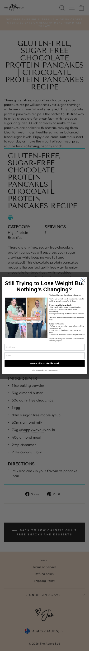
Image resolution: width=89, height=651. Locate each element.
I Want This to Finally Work (44, 363)
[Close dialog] (83, 280)
